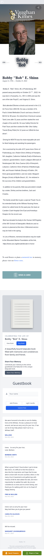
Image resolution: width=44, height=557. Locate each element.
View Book (10, 343)
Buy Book (21, 343)
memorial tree (27, 257)
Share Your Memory (13, 373)
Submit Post (22, 408)
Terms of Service (27, 548)
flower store (18, 260)
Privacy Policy (16, 548)
